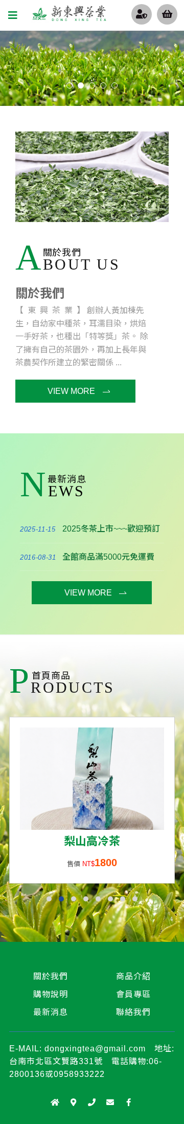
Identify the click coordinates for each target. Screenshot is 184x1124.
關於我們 (39, 293)
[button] (49, 899)
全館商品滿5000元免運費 (108, 557)
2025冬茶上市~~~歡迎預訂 (111, 528)
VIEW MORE (71, 391)
